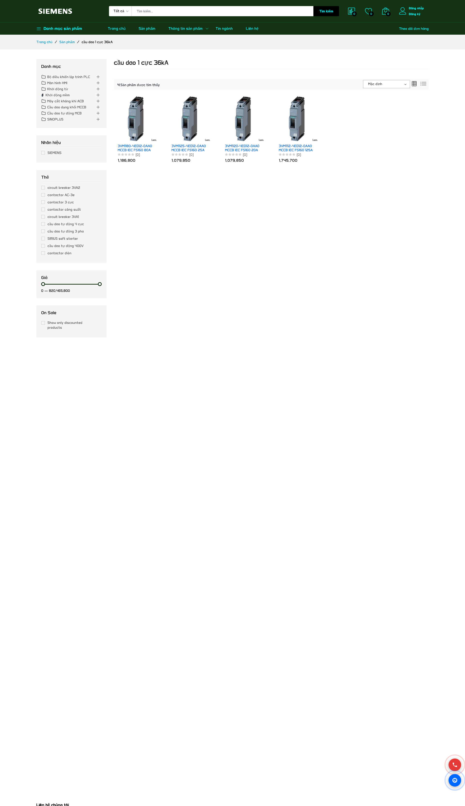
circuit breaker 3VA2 (63, 188)
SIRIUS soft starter (62, 239)
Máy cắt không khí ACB (65, 101)
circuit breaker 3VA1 (63, 217)
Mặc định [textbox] (375, 84)
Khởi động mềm (58, 95)
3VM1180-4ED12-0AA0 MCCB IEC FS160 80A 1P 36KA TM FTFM (135, 148)
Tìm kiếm (326, 11)
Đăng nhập (416, 8)
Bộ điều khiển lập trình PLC (68, 77)
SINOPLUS (55, 119)
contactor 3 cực (60, 202)
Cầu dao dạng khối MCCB (66, 107)
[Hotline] (455, 764)
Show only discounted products (64, 325)
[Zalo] (455, 780)
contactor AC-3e (61, 195)
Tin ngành (224, 28)
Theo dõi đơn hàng (414, 29)
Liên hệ (252, 28)
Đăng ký (414, 14)
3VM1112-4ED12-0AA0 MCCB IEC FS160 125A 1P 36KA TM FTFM (296, 148)
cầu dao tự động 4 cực (65, 224)
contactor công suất (64, 209)
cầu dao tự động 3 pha (65, 231)
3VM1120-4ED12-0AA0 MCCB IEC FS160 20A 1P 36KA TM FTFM (242, 148)
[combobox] (386, 84)
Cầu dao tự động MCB (64, 113)
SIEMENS (54, 153)
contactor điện (59, 253)
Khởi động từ (57, 89)
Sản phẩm (147, 28)
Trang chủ (116, 28)
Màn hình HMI (57, 83)
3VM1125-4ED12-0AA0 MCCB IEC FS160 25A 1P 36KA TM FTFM (188, 148)
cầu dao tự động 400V (65, 246)
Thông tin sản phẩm (185, 28)
